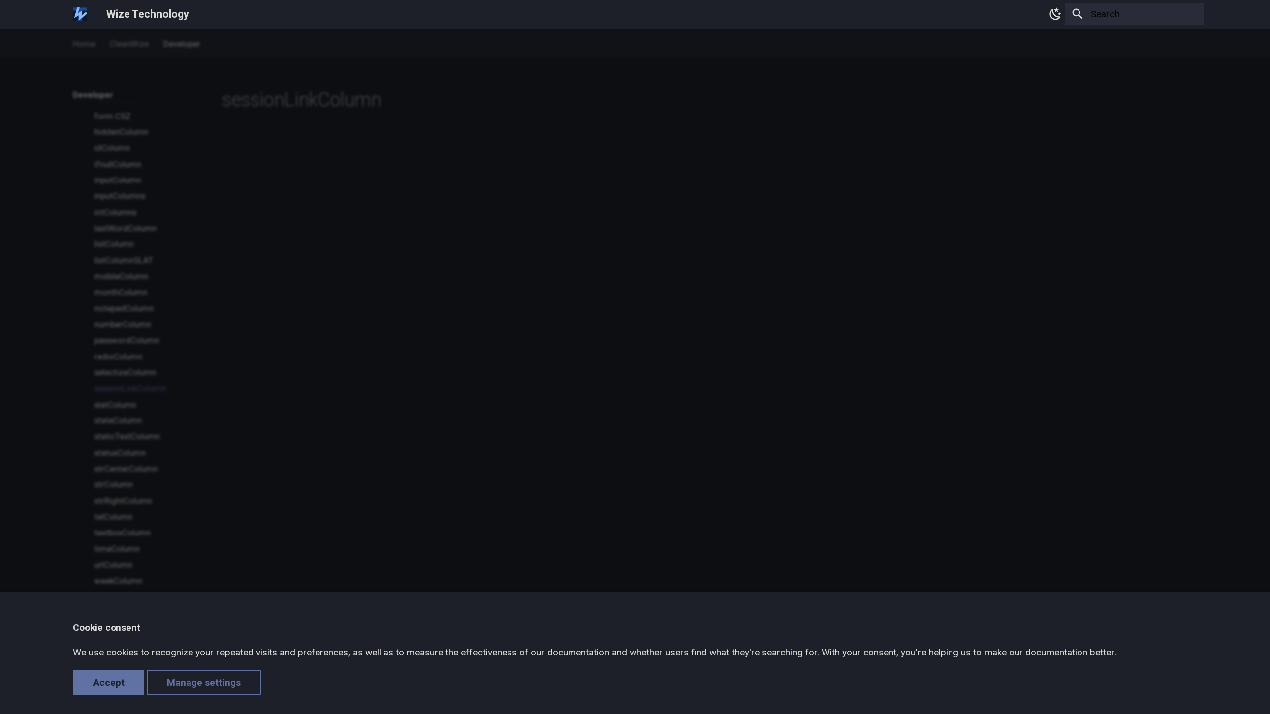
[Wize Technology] (80, 14)
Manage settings (204, 682)
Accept (109, 682)
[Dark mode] (1053, 14)
